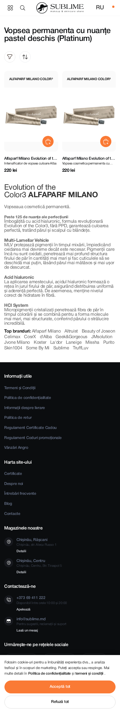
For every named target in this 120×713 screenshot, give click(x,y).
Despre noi (13, 484)
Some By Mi (37, 348)
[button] (24, 8)
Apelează (23, 609)
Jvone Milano (17, 343)
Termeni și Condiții (19, 388)
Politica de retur (18, 418)
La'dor (56, 343)
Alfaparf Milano (46, 331)
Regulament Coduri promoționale (33, 438)
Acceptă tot (60, 687)
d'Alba (46, 337)
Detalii (21, 551)
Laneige (73, 343)
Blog (8, 504)
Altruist (71, 331)
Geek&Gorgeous (71, 337)
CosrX (30, 337)
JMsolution (101, 337)
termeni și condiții (89, 673)
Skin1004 (13, 348)
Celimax (12, 337)
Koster (40, 343)
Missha (92, 343)
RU (100, 7)
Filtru (9, 56)
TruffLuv (80, 348)
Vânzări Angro (16, 448)
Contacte (12, 514)
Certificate (13, 474)
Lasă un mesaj (27, 630)
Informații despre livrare (24, 408)
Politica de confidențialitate (27, 398)
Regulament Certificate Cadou (30, 428)
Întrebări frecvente (20, 494)
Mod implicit (25, 56)
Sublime (61, 348)
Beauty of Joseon (98, 331)
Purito (108, 343)
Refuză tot (60, 702)
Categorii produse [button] (10, 8)
